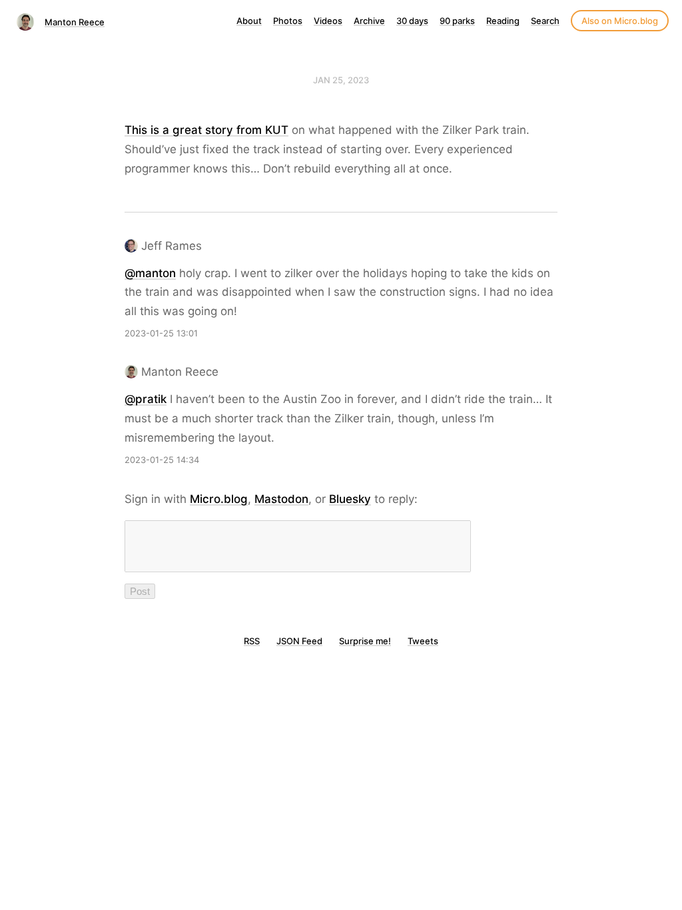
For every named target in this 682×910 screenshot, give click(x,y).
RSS (252, 641)
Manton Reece (75, 22)
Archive (369, 20)
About (249, 20)
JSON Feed (299, 641)
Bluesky (350, 499)
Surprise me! (365, 641)
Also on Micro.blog (619, 20)
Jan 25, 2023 (341, 80)
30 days (412, 20)
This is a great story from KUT (206, 130)
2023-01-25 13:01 (161, 333)
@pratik (146, 399)
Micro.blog (219, 499)
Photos (287, 20)
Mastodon (281, 499)
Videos (328, 20)
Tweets (423, 641)
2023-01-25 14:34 (162, 459)
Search (545, 20)
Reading (502, 20)
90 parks (457, 20)
